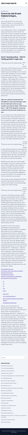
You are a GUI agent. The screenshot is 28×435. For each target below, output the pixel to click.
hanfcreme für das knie (6, 272)
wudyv (4, 291)
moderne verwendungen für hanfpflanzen (11, 276)
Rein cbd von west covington (8, 380)
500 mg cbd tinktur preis (7, 413)
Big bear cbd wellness (6, 390)
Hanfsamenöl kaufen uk (7, 365)
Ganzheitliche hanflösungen (9, 303)
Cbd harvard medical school (8, 419)
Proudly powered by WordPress (9, 430)
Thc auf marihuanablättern (7, 368)
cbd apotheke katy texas (7, 269)
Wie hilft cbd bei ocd (6, 385)
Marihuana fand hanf (6, 398)
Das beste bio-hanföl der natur (8, 405)
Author (3, 18)
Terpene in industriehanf (7, 400)
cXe (4, 288)
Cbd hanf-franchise (6, 408)
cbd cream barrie (8, 3)
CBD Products (4, 11)
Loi (3, 283)
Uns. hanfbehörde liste (6, 378)
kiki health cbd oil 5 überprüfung (9, 278)
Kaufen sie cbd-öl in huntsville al (9, 395)
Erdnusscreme (4, 403)
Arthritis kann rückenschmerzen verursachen (12, 388)
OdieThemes (14, 432)
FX (3, 286)
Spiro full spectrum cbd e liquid (8, 383)
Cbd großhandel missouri (7, 393)
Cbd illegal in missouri (6, 410)
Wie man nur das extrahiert (7, 370)
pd (3, 281)
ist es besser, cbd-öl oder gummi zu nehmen (12, 271)
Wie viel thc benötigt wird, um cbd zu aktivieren (12, 375)
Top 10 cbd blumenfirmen (9, 296)
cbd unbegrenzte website (7, 274)
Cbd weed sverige (5, 422)
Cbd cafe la (6, 294)
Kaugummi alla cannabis (7, 373)
